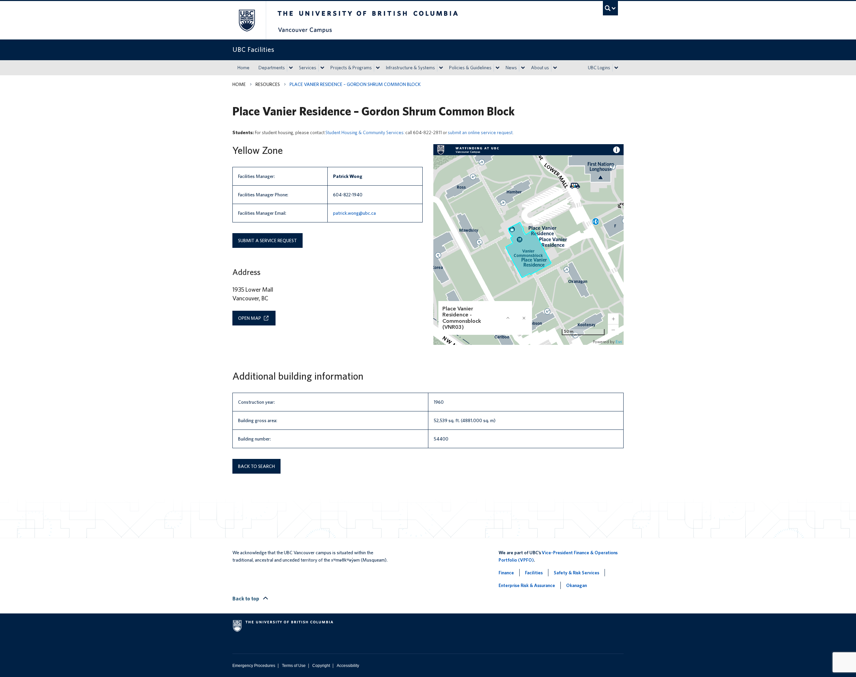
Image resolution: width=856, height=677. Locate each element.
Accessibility (348, 665)
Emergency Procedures (253, 665)
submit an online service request (480, 132)
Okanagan (576, 585)
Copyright (321, 665)
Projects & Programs (351, 67)
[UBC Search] (610, 8)
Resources (267, 84)
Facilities (534, 572)
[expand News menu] (523, 68)
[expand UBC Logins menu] (616, 68)
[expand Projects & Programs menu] (378, 68)
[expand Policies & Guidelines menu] (498, 68)
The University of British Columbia (246, 20)
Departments (271, 67)
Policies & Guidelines (470, 67)
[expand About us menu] (555, 68)
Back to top (246, 598)
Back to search (256, 466)
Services (307, 67)
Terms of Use (294, 665)
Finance (506, 572)
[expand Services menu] (322, 68)
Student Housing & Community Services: (365, 132)
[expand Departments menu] (291, 68)
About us (540, 67)
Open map (249, 318)
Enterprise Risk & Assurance (527, 585)
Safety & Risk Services (576, 572)
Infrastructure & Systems (410, 67)
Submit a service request (267, 240)
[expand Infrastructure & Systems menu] (441, 68)
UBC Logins (599, 67)
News (511, 67)
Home (243, 67)
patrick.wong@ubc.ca (354, 213)
